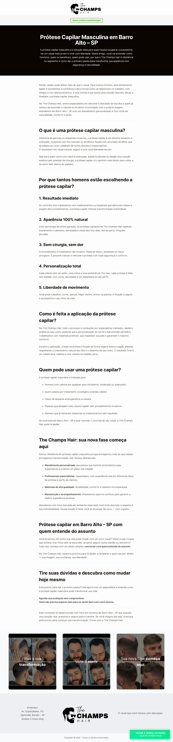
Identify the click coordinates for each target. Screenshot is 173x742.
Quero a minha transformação (86, 20)
